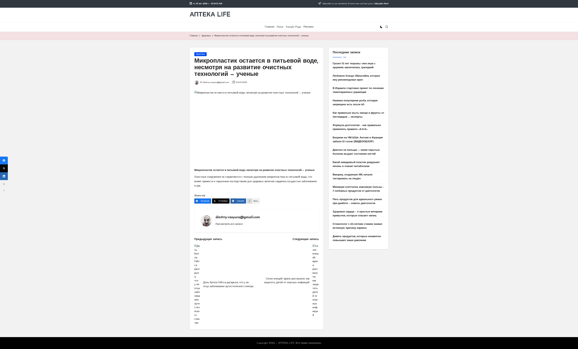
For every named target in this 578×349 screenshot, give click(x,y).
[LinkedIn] (4, 176)
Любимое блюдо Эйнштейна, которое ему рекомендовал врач (356, 78)
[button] (229, 224)
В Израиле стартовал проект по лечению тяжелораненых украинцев (358, 90)
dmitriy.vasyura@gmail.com (238, 217)
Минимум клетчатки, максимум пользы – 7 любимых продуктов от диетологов (358, 189)
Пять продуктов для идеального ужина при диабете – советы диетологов (357, 201)
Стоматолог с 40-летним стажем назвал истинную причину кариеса (357, 226)
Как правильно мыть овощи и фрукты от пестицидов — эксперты (358, 115)
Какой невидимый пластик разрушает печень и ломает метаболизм (356, 164)
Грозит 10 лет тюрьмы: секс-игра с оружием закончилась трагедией (354, 65)
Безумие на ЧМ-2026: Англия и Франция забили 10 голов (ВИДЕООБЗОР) (358, 139)
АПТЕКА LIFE (210, 15)
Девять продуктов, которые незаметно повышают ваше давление (357, 238)
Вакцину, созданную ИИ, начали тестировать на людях (352, 176)
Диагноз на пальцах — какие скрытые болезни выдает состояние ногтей (356, 152)
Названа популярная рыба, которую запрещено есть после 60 (355, 102)
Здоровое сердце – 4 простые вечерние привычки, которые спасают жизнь (357, 213)
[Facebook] (4, 160)
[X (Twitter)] (4, 168)
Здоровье (200, 54)
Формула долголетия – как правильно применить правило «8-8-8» (357, 127)
